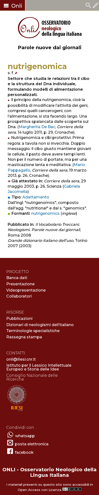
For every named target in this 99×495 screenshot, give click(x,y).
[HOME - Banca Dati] (88, 6)
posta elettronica (32, 444)
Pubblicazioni (19, 318)
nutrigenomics (45, 213)
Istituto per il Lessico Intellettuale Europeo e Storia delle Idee (38, 367)
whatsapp (25, 436)
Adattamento (35, 197)
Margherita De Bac (37, 127)
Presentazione (20, 284)
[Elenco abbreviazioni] (16, 73)
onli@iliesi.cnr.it (21, 359)
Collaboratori (19, 296)
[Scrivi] (95, 6)
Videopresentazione (26, 290)
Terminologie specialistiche (33, 330)
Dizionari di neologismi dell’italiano (40, 324)
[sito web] (16, 411)
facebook (24, 452)
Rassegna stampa (24, 337)
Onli (16, 6)
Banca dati (16, 277)
